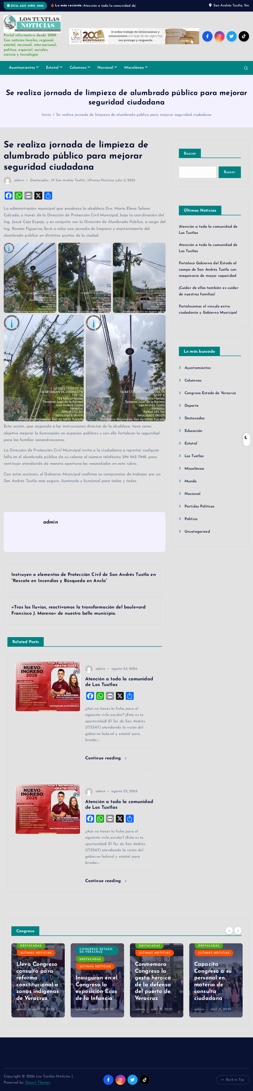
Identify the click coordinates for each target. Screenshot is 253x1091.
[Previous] (229, 936)
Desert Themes (37, 1089)
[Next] (238, 936)
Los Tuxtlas (194, 462)
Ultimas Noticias (100, 186)
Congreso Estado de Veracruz (210, 399)
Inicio (46, 120)
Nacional (105, 73)
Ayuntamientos (22, 73)
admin (19, 186)
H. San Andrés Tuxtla (68, 186)
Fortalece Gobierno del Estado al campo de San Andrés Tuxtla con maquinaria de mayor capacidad (208, 275)
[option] (38, 986)
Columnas (78, 73)
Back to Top (235, 1085)
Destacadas (39, 186)
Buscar (190, 159)
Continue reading (104, 764)
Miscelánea (134, 73)
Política (191, 525)
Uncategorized (197, 537)
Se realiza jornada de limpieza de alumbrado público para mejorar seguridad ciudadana (133, 120)
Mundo (191, 487)
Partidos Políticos (199, 512)
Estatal (52, 73)
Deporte (192, 411)
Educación (193, 437)
